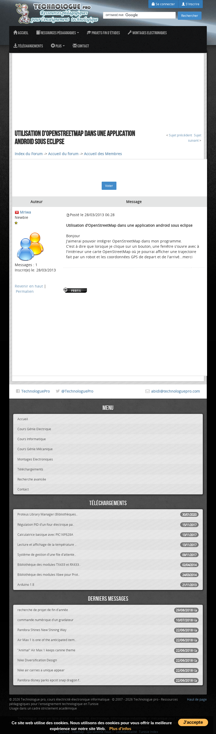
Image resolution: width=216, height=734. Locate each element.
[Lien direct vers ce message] (68, 214)
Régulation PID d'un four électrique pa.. (107, 524)
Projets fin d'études (105, 33)
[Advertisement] (108, 90)
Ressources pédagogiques (58, 33)
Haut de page (197, 699)
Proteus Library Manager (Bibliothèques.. (107, 514)
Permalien (25, 291)
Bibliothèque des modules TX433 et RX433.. (107, 564)
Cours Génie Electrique (34, 429)
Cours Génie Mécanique (35, 449)
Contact (83, 46)
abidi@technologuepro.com (175, 391)
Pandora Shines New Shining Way (105, 630)
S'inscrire (192, 4)
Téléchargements (30, 46)
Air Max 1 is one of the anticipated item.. (105, 640)
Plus (58, 46)
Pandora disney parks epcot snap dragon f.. (105, 680)
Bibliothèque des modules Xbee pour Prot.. (107, 574)
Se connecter (165, 4)
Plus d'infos (120, 728)
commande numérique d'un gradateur (105, 620)
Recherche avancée (31, 479)
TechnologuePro (35, 391)
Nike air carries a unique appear (105, 670)
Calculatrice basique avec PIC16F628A (107, 534)
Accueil (22, 33)
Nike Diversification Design (105, 660)
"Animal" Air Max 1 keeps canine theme (105, 650)
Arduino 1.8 (107, 584)
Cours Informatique (31, 439)
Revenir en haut (29, 286)
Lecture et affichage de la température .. (107, 544)
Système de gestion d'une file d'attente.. (107, 554)
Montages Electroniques (149, 33)
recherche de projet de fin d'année (105, 610)
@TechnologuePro (77, 391)
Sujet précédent (180, 135)
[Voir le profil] (75, 289)
